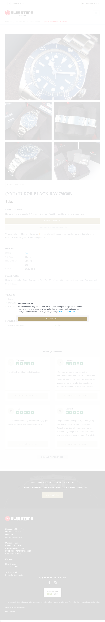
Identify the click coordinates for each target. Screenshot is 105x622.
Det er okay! (52, 319)
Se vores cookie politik (67, 312)
